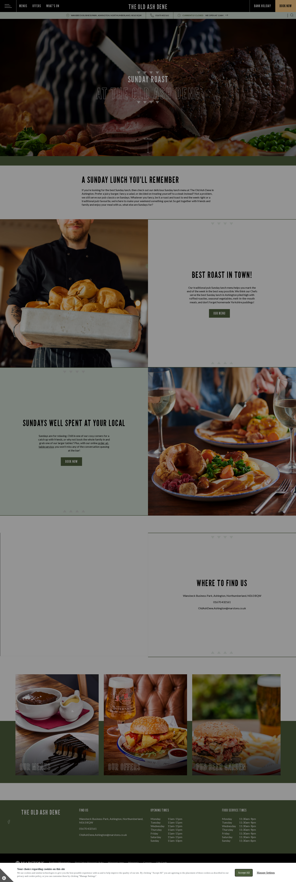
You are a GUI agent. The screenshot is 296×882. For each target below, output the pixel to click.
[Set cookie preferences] (7, 875)
